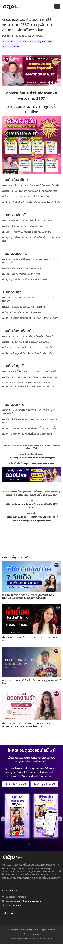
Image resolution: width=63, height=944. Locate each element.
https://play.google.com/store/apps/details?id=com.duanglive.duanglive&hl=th (32, 518)
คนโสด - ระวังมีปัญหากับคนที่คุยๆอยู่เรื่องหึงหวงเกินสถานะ (27, 382)
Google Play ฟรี (46, 784)
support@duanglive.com (27, 901)
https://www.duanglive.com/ (38, 463)
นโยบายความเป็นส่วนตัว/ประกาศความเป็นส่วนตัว (31, 938)
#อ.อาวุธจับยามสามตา (26, 41)
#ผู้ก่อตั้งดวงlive (45, 41)
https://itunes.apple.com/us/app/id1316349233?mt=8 (32, 505)
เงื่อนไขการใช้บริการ (31, 934)
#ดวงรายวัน (8, 41)
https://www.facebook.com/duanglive (34, 457)
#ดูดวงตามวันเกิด (11, 46)
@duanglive (18, 905)
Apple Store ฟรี (17, 784)
